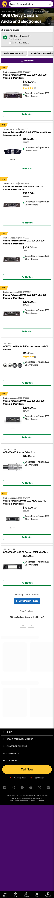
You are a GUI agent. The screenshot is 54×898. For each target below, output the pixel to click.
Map (46, 795)
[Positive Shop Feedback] (23, 626)
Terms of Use (21, 795)
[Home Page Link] (4, 4)
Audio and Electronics (42, 11)
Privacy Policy (11, 795)
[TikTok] (23, 788)
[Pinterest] (49, 788)
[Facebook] (5, 788)
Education (37, 795)
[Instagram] (14, 788)
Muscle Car (12, 11)
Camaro (29, 11)
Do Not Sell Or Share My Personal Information (27, 798)
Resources (29, 795)
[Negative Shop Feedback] (31, 626)
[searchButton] (49, 4)
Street (3, 11)
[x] (40, 788)
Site (43, 795)
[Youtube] (31, 788)
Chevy (21, 11)
